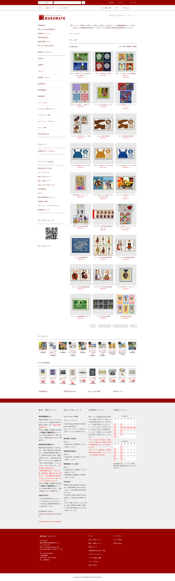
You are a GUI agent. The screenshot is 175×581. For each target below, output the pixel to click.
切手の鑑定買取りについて (46, 197)
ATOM (95, 565)
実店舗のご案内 (43, 201)
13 (126, 326)
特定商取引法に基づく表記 (97, 550)
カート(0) (133, 2)
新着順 (134, 46)
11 (118, 326)
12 (122, 326)
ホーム (40, 8)
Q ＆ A (40, 193)
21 (132, 326)
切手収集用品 (42, 189)
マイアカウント (118, 536)
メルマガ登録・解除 (105, 8)
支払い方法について (95, 539)
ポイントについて (43, 172)
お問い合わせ (126, 8)
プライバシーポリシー (96, 554)
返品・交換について (44, 181)
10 (115, 326)
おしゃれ (77, 33)
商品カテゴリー (50, 8)
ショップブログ (93, 561)
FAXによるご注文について (46, 185)
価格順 (129, 46)
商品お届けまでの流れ (45, 168)
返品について (93, 547)
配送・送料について (95, 543)
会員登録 (111, 2)
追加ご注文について (44, 176)
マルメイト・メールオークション (48, 205)
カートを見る (117, 539)
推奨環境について (43, 210)
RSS (90, 565)
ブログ (117, 8)
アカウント (121, 2)
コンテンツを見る (63, 8)
